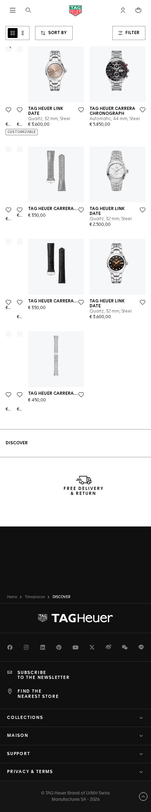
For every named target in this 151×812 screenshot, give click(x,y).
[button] (123, 10)
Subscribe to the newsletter (44, 675)
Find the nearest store (38, 694)
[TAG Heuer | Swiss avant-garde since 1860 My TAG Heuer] (75, 618)
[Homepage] (75, 10)
